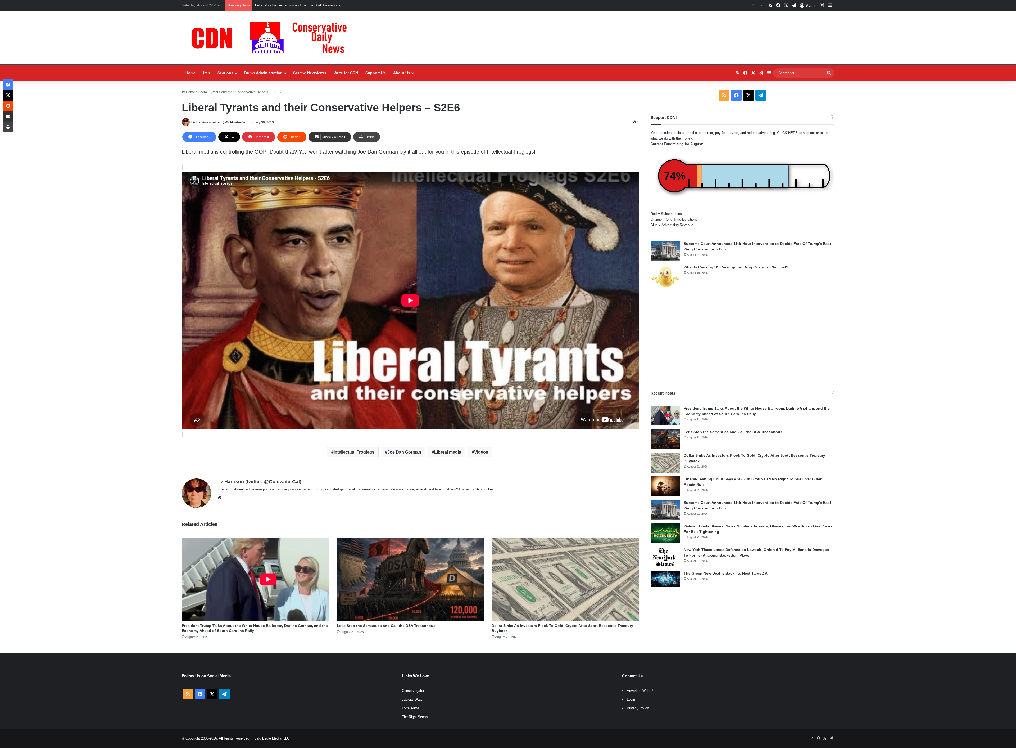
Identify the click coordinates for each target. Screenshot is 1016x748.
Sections (225, 73)
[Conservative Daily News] (272, 38)
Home (190, 73)
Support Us (375, 73)
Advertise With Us (641, 691)
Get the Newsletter (309, 73)
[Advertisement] (742, 340)
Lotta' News (411, 708)
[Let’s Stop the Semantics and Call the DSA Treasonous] (410, 579)
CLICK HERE (787, 133)
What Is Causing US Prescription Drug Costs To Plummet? (736, 267)
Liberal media (447, 452)
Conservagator (413, 691)
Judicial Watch (413, 699)
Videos (481, 452)
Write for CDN (346, 73)
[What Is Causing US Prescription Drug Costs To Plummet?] (665, 277)
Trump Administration (263, 73)
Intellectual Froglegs (354, 452)
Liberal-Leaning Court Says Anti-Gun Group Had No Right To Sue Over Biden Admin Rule (323, 5)
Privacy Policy (638, 708)
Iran (206, 73)
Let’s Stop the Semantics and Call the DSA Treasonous (386, 626)
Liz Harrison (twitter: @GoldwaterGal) (219, 122)
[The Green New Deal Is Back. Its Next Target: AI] (665, 579)
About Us (401, 73)
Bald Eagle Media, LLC (271, 738)
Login (631, 699)
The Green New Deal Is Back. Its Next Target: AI (726, 573)
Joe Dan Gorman (404, 452)
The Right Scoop (415, 717)
